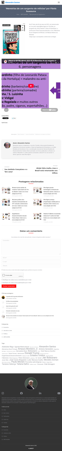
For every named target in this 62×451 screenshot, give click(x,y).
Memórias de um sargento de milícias (42, 134)
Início (4, 409)
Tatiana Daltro (23, 364)
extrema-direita (49, 355)
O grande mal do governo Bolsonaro (14, 296)
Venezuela (40, 364)
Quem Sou (5, 419)
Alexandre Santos (47, 346)
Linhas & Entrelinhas (30, 134)
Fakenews (5, 358)
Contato (5, 422)
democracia (21, 353)
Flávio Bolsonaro (24, 358)
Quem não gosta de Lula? (12, 306)
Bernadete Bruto (21, 351)
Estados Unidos (37, 355)
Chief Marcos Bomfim (48, 351)
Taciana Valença (9, 364)
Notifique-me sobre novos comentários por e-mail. (17, 280)
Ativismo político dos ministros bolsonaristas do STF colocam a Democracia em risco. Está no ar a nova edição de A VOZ (19, 204)
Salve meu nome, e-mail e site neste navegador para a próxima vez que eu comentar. (22, 270)
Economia (6, 327)
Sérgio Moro (49, 362)
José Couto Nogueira (17, 360)
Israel (39, 358)
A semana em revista (11, 351)
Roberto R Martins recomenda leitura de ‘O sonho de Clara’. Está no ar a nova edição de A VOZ (52, 217)
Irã (36, 358)
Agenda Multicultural (21, 347)
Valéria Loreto (33, 364)
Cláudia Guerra (5, 353)
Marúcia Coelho (37, 360)
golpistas (32, 358)
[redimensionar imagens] (6, 190)
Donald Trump (32, 353)
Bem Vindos (6, 413)
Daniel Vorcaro (13, 353)
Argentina (56, 349)
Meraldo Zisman (51, 360)
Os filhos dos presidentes (12, 301)
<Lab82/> (31, 448)
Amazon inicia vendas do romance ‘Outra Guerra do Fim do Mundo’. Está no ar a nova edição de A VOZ (20, 191)
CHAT (39, 351)
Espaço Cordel (25, 355)
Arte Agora (4, 351)
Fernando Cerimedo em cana (12, 311)
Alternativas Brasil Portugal (9, 349)
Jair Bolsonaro (49, 357)
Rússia (44, 362)
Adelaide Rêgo (8, 346)
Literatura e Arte (7, 330)
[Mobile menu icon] (58, 2)
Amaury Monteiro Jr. (28, 349)
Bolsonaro (32, 351)
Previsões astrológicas (33, 362)
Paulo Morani (17, 362)
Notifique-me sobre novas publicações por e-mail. (17, 282)
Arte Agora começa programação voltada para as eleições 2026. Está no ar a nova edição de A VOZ (52, 203)
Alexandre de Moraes (34, 347)
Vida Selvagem (49, 364)
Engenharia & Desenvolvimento (12, 355)
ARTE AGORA (6, 25)
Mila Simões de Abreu (6, 362)
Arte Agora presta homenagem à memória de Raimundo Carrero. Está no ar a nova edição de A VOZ (52, 191)
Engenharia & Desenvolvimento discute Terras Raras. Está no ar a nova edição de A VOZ (19, 217)
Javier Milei (5, 360)
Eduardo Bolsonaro (44, 353)
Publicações (6, 416)
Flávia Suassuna (21, 134)
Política (5, 333)
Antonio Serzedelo (46, 349)
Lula (29, 360)
